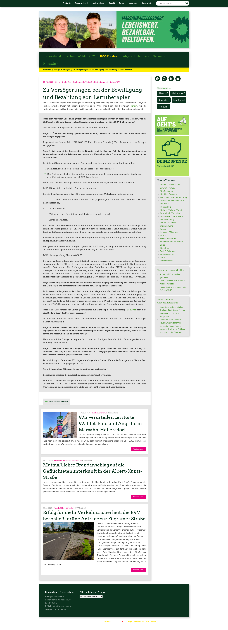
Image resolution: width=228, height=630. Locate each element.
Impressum (133, 3)
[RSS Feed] (171, 79)
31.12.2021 (130, 309)
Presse (121, 3)
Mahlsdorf (57, 508)
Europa (163, 244)
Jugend (163, 229)
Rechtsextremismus (168, 238)
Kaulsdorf (163, 100)
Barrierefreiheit (166, 260)
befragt (134, 105)
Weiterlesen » (138, 449)
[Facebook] (157, 79)
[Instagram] (164, 79)
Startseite (67, 3)
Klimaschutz (165, 206)
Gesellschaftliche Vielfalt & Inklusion (86, 82)
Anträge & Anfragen (62, 69)
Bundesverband (81, 3)
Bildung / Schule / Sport (63, 82)
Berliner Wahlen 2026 (80, 56)
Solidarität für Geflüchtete (71, 460)
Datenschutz (147, 3)
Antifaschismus (167, 254)
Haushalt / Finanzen (169, 232)
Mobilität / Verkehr (68, 508)
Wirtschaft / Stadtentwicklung (173, 197)
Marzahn (163, 106)
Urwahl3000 (108, 622)
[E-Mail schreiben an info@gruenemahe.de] (178, 79)
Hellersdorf (58, 460)
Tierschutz (164, 248)
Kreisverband (52, 56)
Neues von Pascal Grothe (170, 270)
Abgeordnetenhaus (136, 56)
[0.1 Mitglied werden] (172, 134)
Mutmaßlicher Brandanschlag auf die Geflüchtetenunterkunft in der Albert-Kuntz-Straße (92, 471)
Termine (159, 56)
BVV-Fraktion (109, 56)
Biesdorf (163, 93)
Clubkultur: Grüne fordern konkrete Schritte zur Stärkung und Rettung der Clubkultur (172, 329)
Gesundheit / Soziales (108, 82)
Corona (163, 257)
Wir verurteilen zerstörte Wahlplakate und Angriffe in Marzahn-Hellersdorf (110, 423)
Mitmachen (50, 63)
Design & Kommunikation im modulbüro (141, 622)
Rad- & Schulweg (168, 251)
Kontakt (112, 3)
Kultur (163, 235)
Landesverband (98, 3)
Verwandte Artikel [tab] (58, 401)
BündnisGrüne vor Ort (99, 413)
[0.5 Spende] (172, 175)
